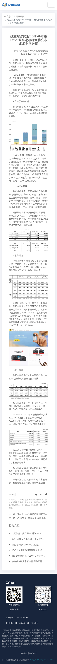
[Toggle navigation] (51, 4)
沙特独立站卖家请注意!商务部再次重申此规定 (28, 561)
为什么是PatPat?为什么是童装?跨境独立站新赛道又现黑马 (28, 539)
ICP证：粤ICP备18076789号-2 (42, 660)
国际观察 (20, 16)
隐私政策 (33, 653)
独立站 (12, 494)
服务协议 (24, 653)
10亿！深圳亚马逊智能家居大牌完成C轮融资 (28, 550)
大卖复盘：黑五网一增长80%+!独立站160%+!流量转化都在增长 (28, 533)
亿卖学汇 (8, 16)
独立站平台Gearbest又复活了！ (27, 544)
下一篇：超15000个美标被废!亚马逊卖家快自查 (31, 518)
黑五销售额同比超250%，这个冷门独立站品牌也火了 (28, 555)
